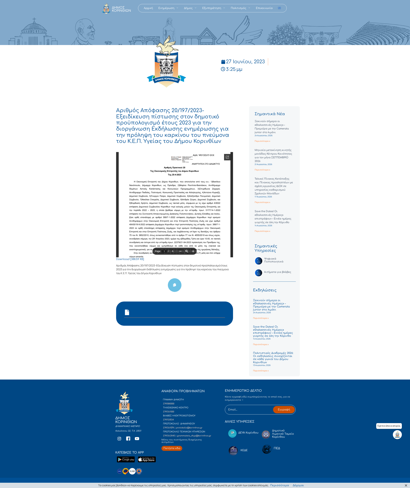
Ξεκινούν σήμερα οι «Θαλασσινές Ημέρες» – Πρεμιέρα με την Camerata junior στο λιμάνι (271, 305)
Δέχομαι (298, 485)
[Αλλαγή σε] (279, 8)
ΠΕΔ (277, 448)
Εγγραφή (284, 409)
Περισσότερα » (262, 141)
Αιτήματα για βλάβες (277, 272)
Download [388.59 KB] (130, 259)
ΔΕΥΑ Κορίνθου (248, 432)
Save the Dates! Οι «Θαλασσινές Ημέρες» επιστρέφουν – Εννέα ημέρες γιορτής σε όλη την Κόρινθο (273, 331)
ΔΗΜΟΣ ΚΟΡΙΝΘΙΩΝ (121, 9)
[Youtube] (137, 439)
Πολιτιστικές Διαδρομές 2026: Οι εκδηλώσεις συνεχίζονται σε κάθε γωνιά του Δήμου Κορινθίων (273, 358)
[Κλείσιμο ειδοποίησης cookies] (406, 485)
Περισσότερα (279, 485)
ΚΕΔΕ (244, 450)
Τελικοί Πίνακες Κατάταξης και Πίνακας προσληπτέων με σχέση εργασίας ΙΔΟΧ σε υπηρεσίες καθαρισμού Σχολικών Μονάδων (274, 186)
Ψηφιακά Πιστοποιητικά (273, 260)
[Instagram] (119, 439)
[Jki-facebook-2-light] (128, 439)
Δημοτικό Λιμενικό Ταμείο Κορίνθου (283, 433)
